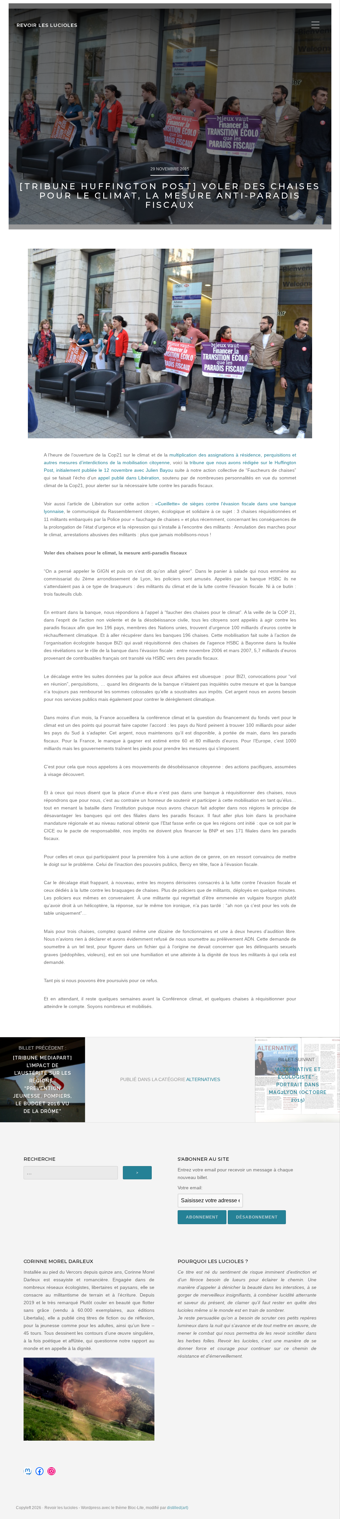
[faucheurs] (170, 343)
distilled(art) (177, 1508)
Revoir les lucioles (47, 25)
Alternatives (203, 1079)
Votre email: (190, 1187)
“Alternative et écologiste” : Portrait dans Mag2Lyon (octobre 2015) (298, 1084)
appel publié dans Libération (128, 477)
